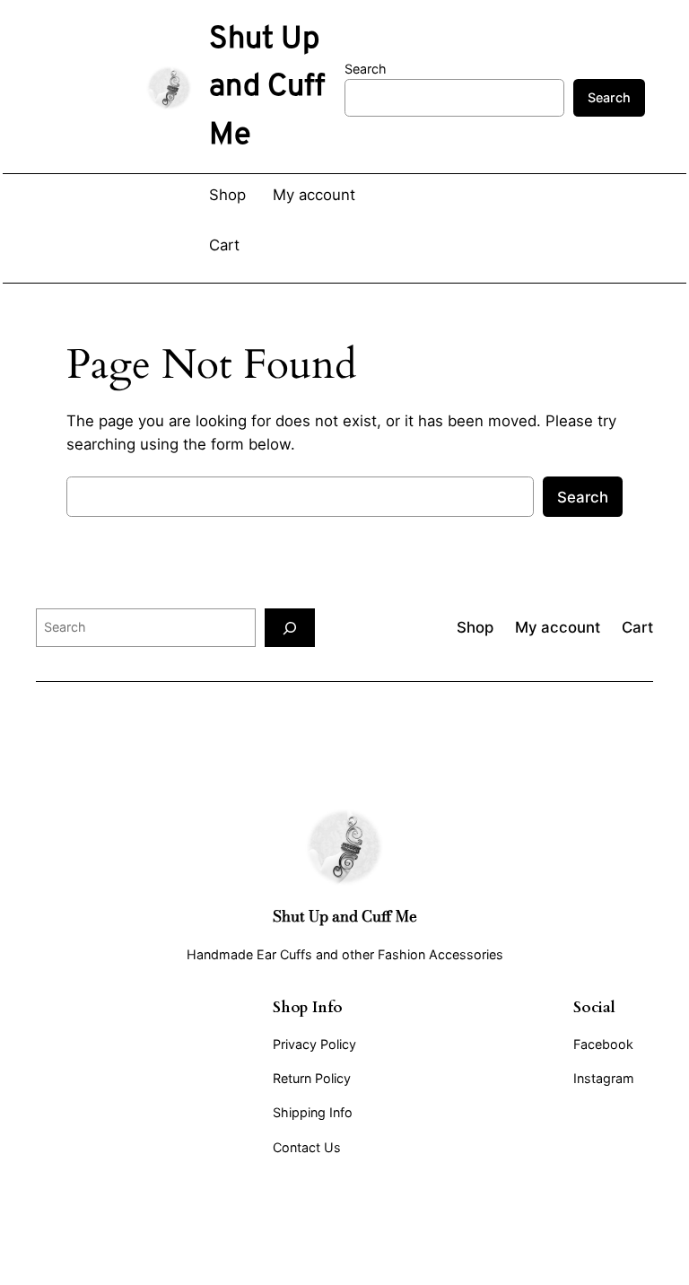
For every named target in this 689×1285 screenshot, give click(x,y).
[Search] (290, 627)
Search (365, 68)
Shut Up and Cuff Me (345, 916)
